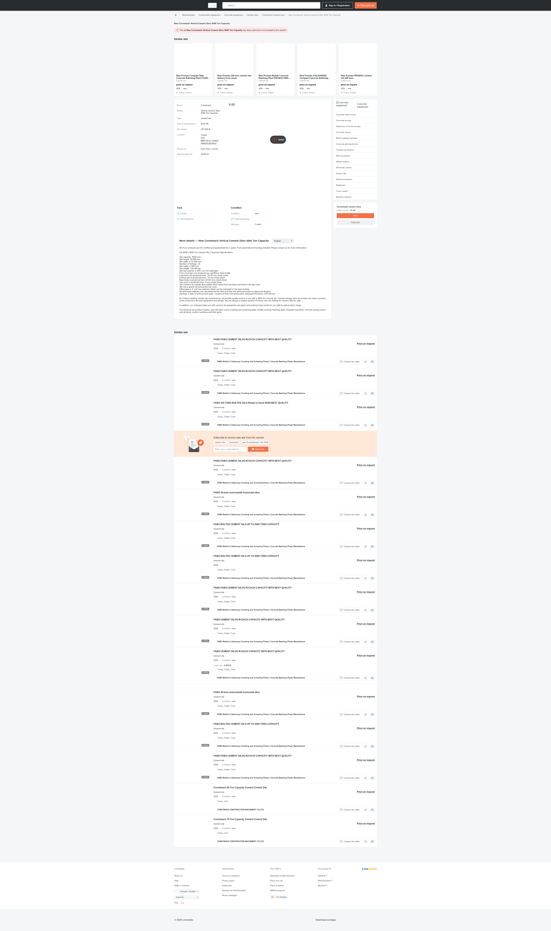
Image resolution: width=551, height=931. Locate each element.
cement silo (206, 118)
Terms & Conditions (231, 876)
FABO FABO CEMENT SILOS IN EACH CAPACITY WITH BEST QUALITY (253, 339)
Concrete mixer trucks (346, 114)
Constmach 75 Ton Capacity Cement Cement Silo (240, 819)
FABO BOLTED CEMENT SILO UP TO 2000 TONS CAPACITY (246, 524)
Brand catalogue (229, 895)
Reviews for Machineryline (234, 890)
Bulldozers (341, 185)
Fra (182, 902)
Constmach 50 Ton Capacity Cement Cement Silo (240, 787)
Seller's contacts (181, 885)
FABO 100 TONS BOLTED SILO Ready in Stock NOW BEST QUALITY (251, 403)
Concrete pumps (343, 120)
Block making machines (346, 138)
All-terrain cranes (344, 167)
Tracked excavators (345, 150)
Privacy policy (228, 880)
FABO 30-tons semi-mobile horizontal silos (237, 492)
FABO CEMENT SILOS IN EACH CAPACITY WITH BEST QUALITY (249, 619)
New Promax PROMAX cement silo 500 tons (356, 76)
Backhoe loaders (343, 197)
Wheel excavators (344, 179)
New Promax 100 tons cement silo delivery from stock (234, 76)
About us (178, 876)
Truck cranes (342, 191)
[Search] (225, 5)
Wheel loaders (342, 161)
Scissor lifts (341, 173)
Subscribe (259, 449)
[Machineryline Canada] (189, 5)
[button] (365, 361)
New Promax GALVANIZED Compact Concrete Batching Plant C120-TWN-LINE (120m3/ (315, 76)
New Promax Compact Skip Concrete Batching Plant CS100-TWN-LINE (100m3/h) (192, 76)
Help (176, 880)
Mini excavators (343, 156)
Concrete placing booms (347, 144)
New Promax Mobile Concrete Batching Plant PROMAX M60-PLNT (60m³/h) (274, 76)
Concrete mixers (343, 132)
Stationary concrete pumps (348, 126)
